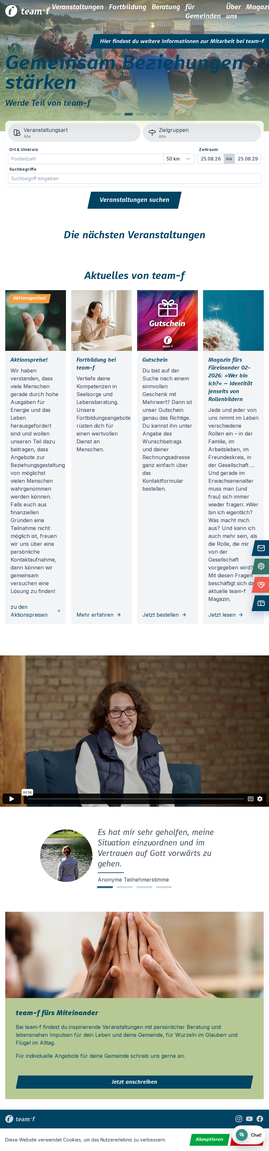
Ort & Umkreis (23, 149)
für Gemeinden (203, 12)
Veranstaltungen (78, 7)
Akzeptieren (210, 1139)
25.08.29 (248, 158)
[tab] (105, 114)
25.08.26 (211, 158)
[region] (134, 65)
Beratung (166, 7)
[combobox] (179, 159)
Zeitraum (208, 149)
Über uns (233, 12)
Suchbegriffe (22, 169)
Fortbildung (127, 7)
